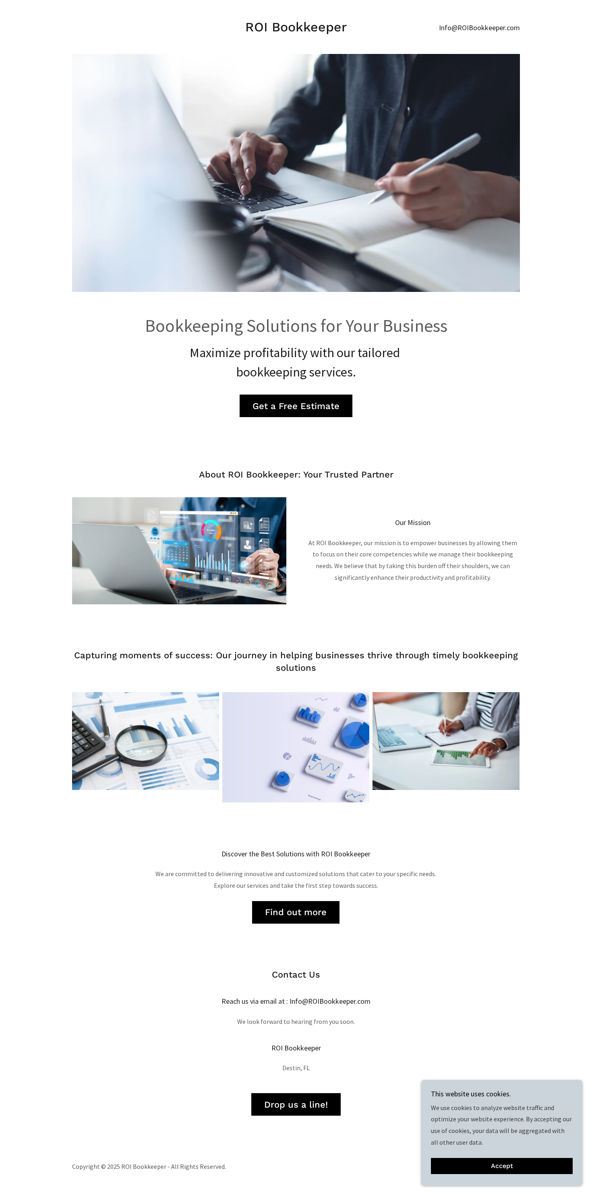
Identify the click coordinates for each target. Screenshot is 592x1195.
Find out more (296, 912)
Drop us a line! (296, 1105)
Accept (502, 1166)
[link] (296, 29)
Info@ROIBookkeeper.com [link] (479, 27)
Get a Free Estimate (296, 406)
